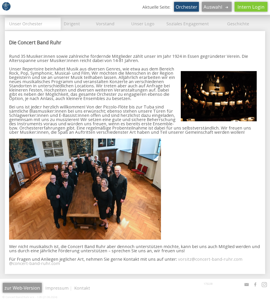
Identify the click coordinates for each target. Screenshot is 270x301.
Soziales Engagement (186, 24)
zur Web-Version (22, 288)
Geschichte (237, 24)
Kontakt (82, 288)
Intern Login (251, 7)
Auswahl (214, 7)
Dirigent (71, 24)
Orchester (186, 7)
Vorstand (104, 24)
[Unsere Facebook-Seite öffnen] (255, 286)
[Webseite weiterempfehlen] (246, 286)
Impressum (57, 288)
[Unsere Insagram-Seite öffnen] (264, 286)
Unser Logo (141, 24)
